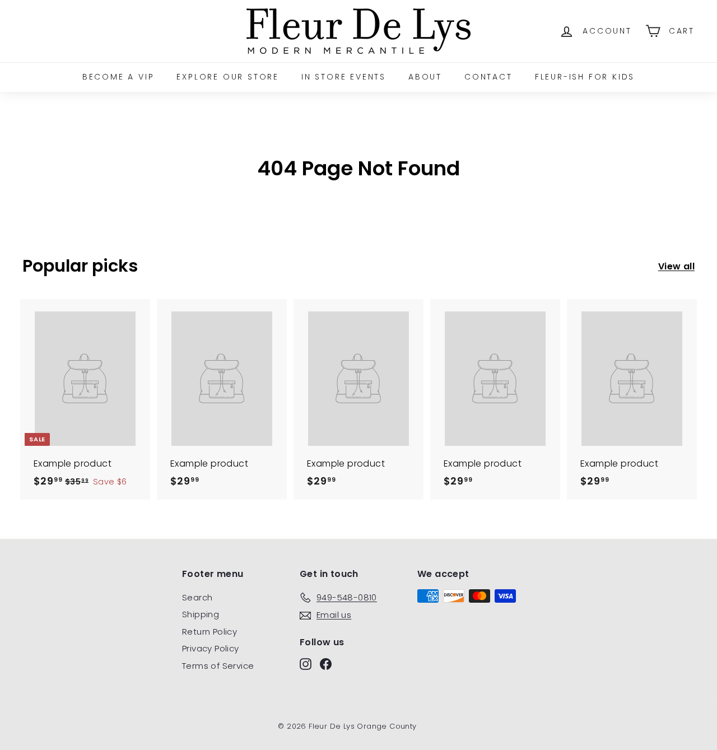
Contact (488, 76)
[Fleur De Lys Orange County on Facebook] (326, 664)
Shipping (200, 614)
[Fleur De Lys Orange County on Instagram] (305, 664)
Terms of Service (218, 666)
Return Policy (209, 631)
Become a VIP (118, 76)
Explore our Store (227, 76)
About (425, 76)
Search (197, 597)
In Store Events (343, 76)
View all (676, 266)
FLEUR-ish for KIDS (585, 76)
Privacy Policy (210, 648)
